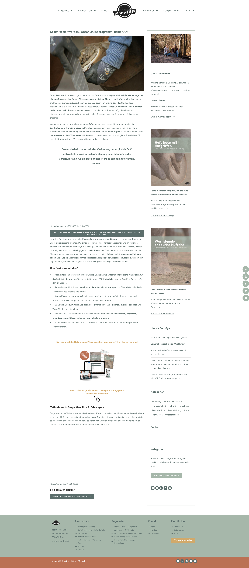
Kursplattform (171, 10)
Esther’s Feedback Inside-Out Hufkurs (168, 344)
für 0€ (187, 10)
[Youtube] (170, 488)
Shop (104, 10)
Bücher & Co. (85, 10)
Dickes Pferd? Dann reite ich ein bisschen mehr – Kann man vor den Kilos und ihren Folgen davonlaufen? (170, 364)
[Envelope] (153, 488)
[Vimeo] (165, 488)
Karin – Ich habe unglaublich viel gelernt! (169, 337)
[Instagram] (161, 488)
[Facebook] (157, 488)
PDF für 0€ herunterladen (162, 215)
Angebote (63, 10)
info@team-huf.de (60, 541)
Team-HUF (148, 10)
